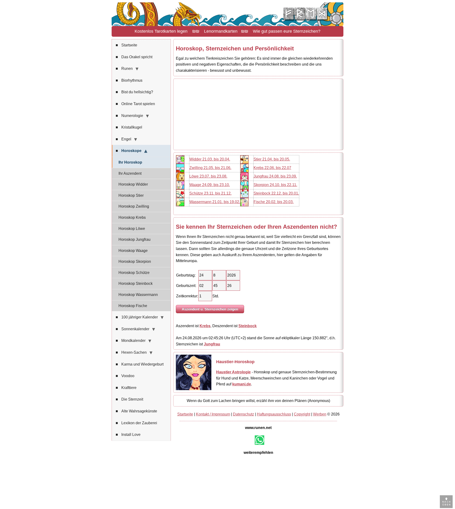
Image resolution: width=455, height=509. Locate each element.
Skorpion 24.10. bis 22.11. (275, 185)
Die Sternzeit (129, 399)
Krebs (205, 326)
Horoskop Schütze (134, 273)
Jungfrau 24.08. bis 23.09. (275, 176)
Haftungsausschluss (274, 414)
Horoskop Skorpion (134, 261)
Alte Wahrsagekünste (136, 411)
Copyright (302, 414)
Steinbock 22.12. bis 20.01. (276, 193)
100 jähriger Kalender (137, 317)
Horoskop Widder (133, 184)
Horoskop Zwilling (133, 206)
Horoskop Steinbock (135, 283)
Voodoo (125, 376)
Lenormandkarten (220, 31)
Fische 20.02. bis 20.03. (274, 202)
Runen (124, 69)
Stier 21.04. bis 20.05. (272, 159)
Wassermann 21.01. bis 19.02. (214, 202)
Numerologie (129, 116)
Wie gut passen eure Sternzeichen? (286, 31)
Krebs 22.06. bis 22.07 (272, 168)
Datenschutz (243, 414)
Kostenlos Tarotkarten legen (161, 31)
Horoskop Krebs (132, 217)
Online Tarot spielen (135, 104)
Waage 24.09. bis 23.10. (209, 185)
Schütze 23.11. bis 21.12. (210, 193)
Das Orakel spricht (134, 57)
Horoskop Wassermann (138, 295)
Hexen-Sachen (131, 352)
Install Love (128, 435)
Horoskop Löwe (131, 229)
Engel (123, 139)
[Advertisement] (258, 114)
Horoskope (128, 151)
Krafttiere (126, 388)
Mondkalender (131, 341)
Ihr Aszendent (129, 173)
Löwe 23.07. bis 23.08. (208, 176)
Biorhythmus (129, 80)
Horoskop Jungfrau (134, 239)
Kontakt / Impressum (213, 414)
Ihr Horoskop (130, 162)
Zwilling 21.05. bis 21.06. (210, 168)
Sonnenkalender (132, 329)
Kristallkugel (129, 127)
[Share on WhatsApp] (259, 440)
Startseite (126, 45)
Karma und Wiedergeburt (140, 364)
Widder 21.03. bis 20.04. (209, 159)
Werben (319, 414)
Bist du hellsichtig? (134, 92)
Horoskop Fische (132, 306)
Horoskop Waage (133, 251)
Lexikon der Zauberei (136, 423)
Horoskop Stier (131, 195)
